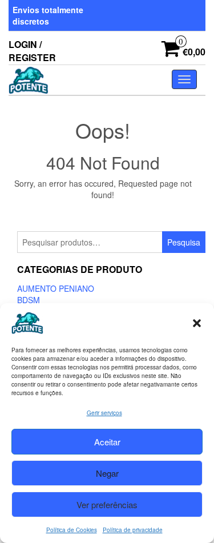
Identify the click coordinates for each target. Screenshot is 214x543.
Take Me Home (107, 216)
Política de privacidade (133, 530)
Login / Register (32, 51)
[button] (197, 323)
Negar (107, 473)
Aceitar (107, 442)
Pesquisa (183, 242)
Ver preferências (107, 504)
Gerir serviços (104, 413)
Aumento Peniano (55, 288)
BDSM (28, 299)
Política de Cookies (71, 530)
